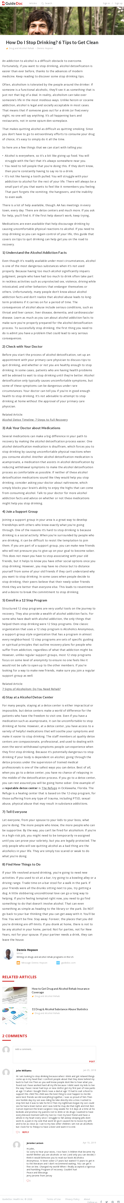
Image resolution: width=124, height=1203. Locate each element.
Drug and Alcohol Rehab (21, 48)
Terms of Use (54, 1199)
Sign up (118, 3)
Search (48, 3)
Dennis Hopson (45, 48)
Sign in (106, 3)
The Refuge (49, 788)
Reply (25, 1132)
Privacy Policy (72, 1199)
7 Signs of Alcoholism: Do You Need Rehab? (31, 689)
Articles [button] (33, 3)
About (87, 1199)
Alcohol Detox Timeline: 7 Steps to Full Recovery (35, 420)
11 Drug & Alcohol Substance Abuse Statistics (60, 1009)
